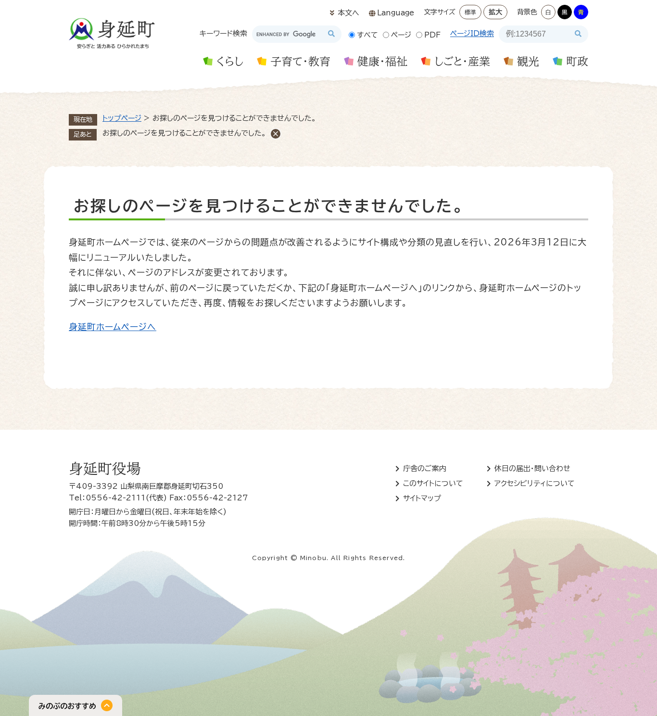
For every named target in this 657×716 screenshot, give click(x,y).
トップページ (121, 118)
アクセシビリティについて (534, 483)
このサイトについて (433, 483)
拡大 (495, 12)
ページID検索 (472, 33)
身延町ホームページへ (112, 326)
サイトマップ (422, 498)
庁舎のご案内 (424, 468)
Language (395, 12)
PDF (432, 34)
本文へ (348, 12)
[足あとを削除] (275, 134)
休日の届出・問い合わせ (532, 468)
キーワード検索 (223, 33)
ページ (401, 34)
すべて (367, 34)
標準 (470, 12)
